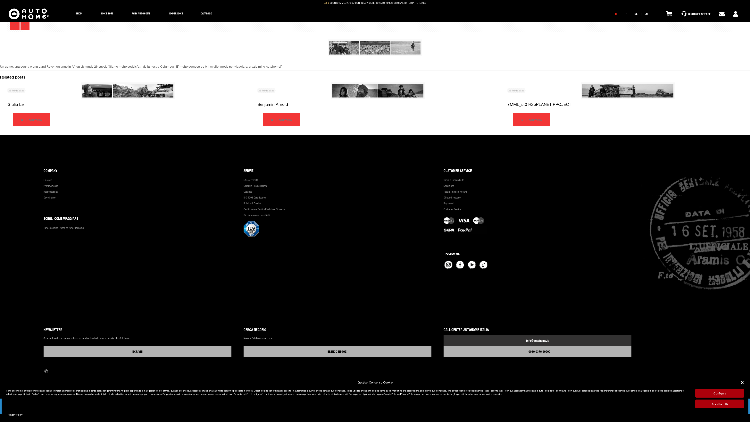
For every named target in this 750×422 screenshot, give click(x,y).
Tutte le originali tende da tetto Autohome (64, 227)
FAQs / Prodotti (251, 179)
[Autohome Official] (29, 14)
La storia (48, 179)
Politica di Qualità (252, 203)
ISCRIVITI (137, 351)
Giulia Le (15, 104)
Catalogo (248, 191)
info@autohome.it (537, 340)
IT (616, 13)
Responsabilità (51, 191)
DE (636, 13)
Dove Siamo (49, 197)
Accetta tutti (720, 404)
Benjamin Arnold (272, 104)
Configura (719, 393)
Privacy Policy (15, 414)
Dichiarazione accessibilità (257, 215)
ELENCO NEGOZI (337, 351)
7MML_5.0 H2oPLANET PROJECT (539, 104)
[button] (742, 382)
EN (646, 13)
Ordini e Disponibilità (454, 179)
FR (626, 13)
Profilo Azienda (51, 185)
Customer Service (452, 209)
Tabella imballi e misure (455, 191)
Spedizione (449, 185)
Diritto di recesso (452, 197)
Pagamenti (449, 203)
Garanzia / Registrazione (255, 185)
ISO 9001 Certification (255, 197)
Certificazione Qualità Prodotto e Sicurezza (264, 209)
